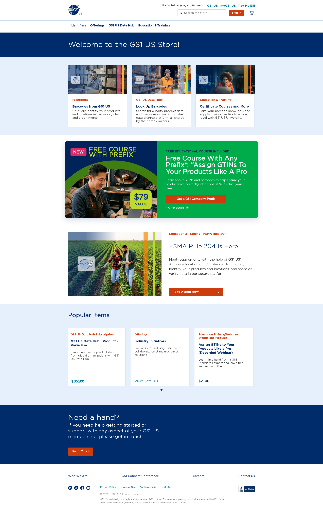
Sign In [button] (236, 13)
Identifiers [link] (80, 100)
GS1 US (212, 5)
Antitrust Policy (148, 487)
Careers (198, 476)
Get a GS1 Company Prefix (196, 199)
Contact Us (246, 476)
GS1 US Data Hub (121, 25)
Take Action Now (186, 292)
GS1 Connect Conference (140, 476)
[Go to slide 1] (161, 390)
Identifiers (78, 25)
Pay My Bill (246, 5)
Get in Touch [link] (80, 451)
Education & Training (154, 25)
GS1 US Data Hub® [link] (149, 100)
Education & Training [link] (215, 100)
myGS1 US (228, 5)
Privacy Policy (108, 487)
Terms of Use (127, 487)
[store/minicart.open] (252, 13)
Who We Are (77, 476)
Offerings (97, 25)
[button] (181, 13)
